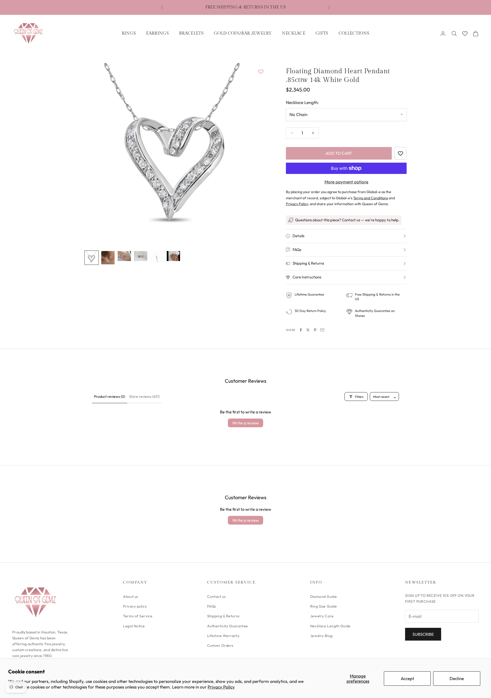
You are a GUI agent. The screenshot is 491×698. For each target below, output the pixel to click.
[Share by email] (322, 330)
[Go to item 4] (140, 256)
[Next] (255, 153)
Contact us (216, 596)
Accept (407, 678)
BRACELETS (191, 33)
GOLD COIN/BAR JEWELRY (243, 33)
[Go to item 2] (108, 258)
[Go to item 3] (124, 256)
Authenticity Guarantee (227, 626)
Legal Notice (134, 626)
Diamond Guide (323, 596)
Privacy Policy (221, 687)
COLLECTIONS (354, 33)
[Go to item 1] (91, 258)
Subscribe (423, 634)
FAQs (211, 606)
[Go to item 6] (173, 256)
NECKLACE (293, 33)
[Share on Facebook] (301, 330)
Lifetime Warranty (223, 635)
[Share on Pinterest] (315, 330)
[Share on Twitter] (308, 330)
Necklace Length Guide (330, 626)
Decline (457, 678)
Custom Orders (220, 645)
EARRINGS (157, 33)
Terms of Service (137, 616)
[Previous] (94, 153)
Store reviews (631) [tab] (144, 396)
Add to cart (339, 153)
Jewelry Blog (321, 635)
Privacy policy (135, 606)
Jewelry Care (322, 616)
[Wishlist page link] (464, 33)
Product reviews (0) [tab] (109, 396)
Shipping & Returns (223, 616)
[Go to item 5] (157, 257)
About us (130, 596)
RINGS (129, 33)
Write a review (245, 422)
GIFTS (322, 33)
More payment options (346, 181)
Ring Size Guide (323, 606)
